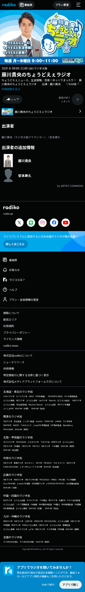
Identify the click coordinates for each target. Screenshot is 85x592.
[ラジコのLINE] (31, 223)
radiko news (10, 345)
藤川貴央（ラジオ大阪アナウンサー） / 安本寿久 (31, 137)
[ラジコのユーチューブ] (65, 223)
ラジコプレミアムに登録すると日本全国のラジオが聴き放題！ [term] (40, 236)
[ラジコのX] (19, 223)
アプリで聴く (71, 584)
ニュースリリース (13, 362)
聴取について (11, 313)
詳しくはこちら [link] (15, 244)
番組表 (28, 4)
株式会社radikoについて (18, 355)
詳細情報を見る (11, 89)
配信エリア (10, 319)
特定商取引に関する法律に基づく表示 (26, 375)
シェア (15, 99)
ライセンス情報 (12, 339)
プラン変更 (62, 4)
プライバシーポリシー (16, 332)
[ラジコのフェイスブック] (54, 223)
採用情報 (8, 368)
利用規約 (8, 326)
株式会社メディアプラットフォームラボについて (32, 381)
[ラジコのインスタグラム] (42, 223)
